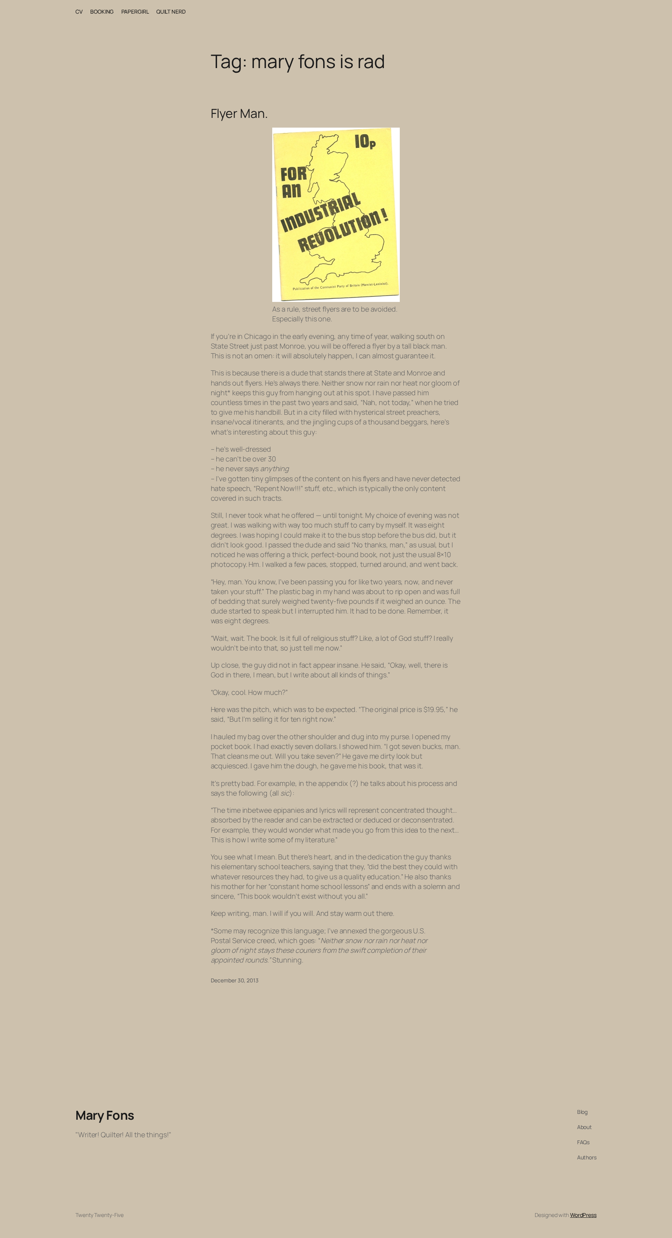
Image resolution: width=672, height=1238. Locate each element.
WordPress (583, 1215)
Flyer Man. (239, 113)
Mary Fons (104, 1115)
